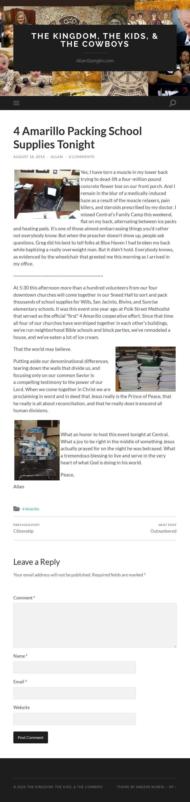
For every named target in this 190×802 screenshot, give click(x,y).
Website (21, 707)
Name (20, 656)
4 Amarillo (30, 509)
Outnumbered (163, 528)
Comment (24, 597)
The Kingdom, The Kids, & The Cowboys (95, 39)
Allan (57, 157)
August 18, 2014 (29, 157)
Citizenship (26, 528)
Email (20, 681)
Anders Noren (150, 787)
